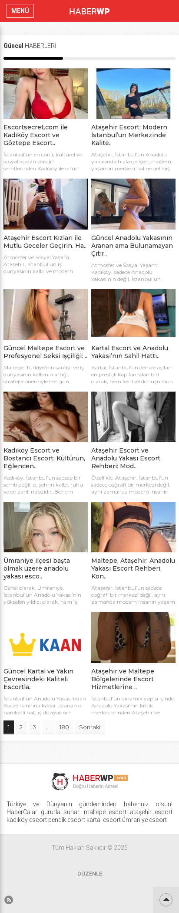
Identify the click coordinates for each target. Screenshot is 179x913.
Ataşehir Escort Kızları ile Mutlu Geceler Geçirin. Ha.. (44, 242)
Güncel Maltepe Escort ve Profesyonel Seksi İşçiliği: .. (45, 352)
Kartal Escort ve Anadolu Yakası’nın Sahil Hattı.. (129, 352)
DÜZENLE (89, 873)
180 (64, 727)
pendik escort (66, 819)
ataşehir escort (151, 811)
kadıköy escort (27, 819)
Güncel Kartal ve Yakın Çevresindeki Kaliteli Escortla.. (38, 679)
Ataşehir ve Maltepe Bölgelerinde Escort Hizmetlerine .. (122, 679)
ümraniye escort (144, 819)
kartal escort (103, 819)
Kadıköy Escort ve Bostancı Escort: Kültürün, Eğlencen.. (44, 458)
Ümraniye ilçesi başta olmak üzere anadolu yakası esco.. (36, 568)
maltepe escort (105, 811)
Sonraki (89, 727)
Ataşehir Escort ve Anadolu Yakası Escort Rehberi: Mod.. (125, 458)
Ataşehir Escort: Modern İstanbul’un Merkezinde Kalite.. (129, 135)
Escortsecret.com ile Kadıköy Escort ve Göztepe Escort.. (35, 135)
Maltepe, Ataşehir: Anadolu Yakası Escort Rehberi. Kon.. (133, 568)
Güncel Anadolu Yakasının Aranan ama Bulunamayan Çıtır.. (132, 245)
